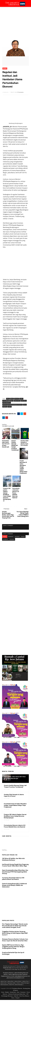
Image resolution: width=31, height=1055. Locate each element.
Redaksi (7, 992)
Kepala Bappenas (6, 402)
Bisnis (5, 68)
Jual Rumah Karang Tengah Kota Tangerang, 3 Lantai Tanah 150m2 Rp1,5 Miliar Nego (15, 865)
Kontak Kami (13, 992)
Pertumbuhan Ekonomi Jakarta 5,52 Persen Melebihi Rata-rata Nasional (15, 493)
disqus (4, 536)
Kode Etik (16, 996)
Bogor (12, 398)
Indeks (21, 398)
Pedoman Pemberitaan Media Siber (17, 994)
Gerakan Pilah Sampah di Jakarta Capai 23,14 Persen (24, 443)
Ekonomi (16, 398)
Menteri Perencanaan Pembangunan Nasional (12, 404)
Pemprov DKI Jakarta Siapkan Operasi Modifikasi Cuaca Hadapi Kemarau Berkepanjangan (7, 495)
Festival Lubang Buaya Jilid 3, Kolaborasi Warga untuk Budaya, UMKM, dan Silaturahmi (14, 885)
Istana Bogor (5, 400)
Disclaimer (23, 992)
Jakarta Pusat (17, 400)
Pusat (25, 404)
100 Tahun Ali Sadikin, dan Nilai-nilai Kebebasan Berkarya (13, 859)
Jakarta (11, 400)
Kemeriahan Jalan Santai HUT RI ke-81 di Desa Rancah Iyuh (5, 444)
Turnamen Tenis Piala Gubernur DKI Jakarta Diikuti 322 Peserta (13, 878)
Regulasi (4, 406)
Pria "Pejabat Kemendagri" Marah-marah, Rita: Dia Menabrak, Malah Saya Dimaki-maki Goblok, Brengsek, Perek (15, 925)
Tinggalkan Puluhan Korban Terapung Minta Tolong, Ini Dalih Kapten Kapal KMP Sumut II (15, 933)
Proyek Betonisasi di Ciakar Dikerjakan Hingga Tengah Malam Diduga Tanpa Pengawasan (23, 467)
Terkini (9, 406)
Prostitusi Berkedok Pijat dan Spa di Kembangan (13, 953)
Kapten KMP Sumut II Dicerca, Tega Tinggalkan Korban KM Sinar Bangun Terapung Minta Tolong (13, 946)
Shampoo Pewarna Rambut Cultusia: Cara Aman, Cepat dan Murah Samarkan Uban (15, 940)
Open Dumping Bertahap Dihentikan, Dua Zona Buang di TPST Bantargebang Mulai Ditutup (15, 871)
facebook (10, 536)
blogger (17, 536)
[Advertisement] (15, 23)
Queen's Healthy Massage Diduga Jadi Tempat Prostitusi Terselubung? (15, 445)
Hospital (17, 998)
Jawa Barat (24, 400)
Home (2, 992)
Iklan (18, 992)
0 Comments (20, 92)
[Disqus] (15, 562)
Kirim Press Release (24, 996)
